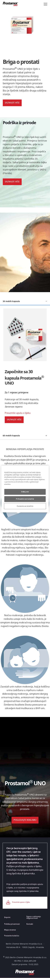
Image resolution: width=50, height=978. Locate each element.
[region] (25, 489)
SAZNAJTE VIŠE (12, 103)
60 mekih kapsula (11, 435)
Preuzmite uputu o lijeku (18, 413)
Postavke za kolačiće (25, 506)
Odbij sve (25, 492)
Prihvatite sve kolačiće (25, 499)
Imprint (7, 917)
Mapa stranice (10, 930)
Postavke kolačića (11, 936)
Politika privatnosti (12, 924)
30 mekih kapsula (11, 301)
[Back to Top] (45, 973)
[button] (25, 104)
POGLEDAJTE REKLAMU (25, 820)
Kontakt (29, 924)
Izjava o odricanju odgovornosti (33, 917)
